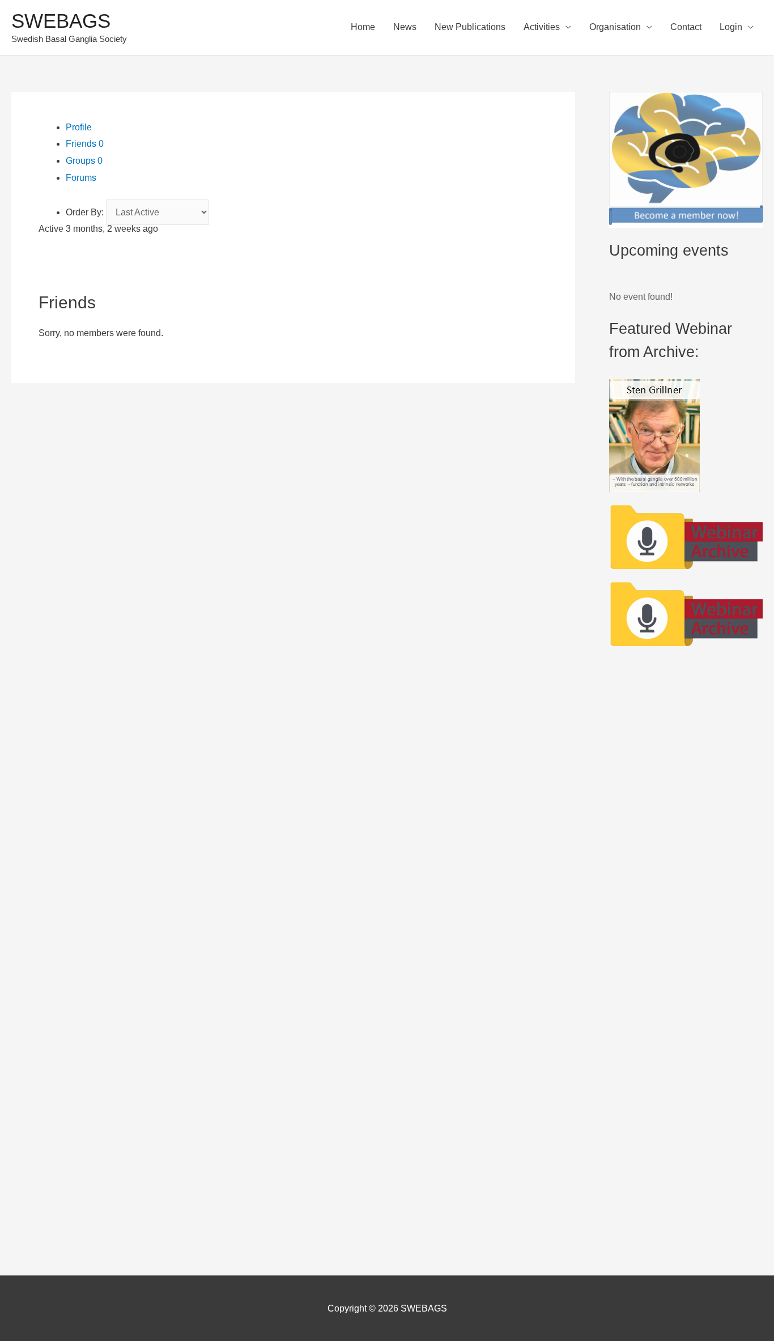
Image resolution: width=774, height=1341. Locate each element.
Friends (85, 143)
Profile (79, 127)
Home (363, 27)
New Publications (470, 27)
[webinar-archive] (686, 535)
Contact (685, 27)
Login (731, 27)
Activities (542, 27)
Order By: (85, 212)
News (404, 27)
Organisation (615, 27)
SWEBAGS (60, 21)
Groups (84, 160)
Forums (81, 178)
